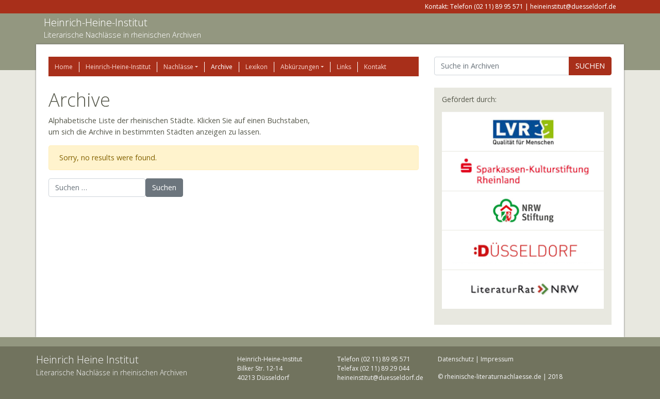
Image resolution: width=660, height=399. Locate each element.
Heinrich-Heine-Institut (95, 22)
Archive (222, 66)
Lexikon (256, 66)
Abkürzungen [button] (299, 66)
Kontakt (375, 66)
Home (64, 66)
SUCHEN (590, 66)
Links (344, 66)
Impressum (497, 359)
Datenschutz (456, 359)
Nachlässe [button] (178, 66)
